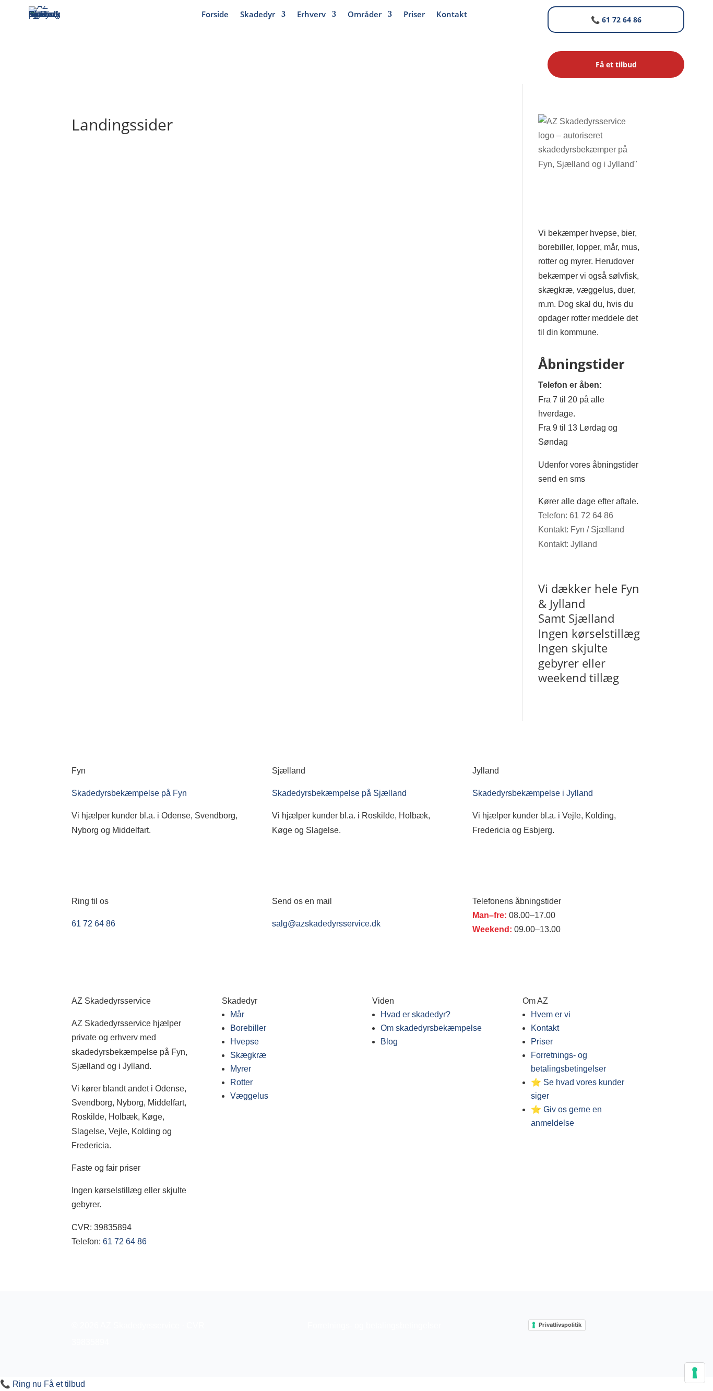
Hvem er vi (551, 1014)
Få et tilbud (64, 1384)
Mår (237, 1014)
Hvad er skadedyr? (415, 1014)
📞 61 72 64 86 (616, 20)
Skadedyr (257, 14)
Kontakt (451, 14)
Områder (365, 14)
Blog (389, 1041)
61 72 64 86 (93, 923)
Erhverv (311, 14)
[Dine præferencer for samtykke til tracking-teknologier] (695, 1373)
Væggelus (249, 1095)
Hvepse (244, 1041)
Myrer (240, 1068)
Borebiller (248, 1028)
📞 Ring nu (21, 1384)
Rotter (241, 1082)
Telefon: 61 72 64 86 (575, 515)
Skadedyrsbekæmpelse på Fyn (129, 793)
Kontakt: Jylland (567, 544)
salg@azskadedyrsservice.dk (326, 923)
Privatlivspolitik (560, 1324)
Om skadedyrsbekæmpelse (431, 1028)
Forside (215, 14)
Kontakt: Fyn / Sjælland (581, 529)
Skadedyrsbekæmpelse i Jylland (532, 793)
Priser (414, 14)
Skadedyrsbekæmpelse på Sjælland (339, 793)
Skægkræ (248, 1055)
